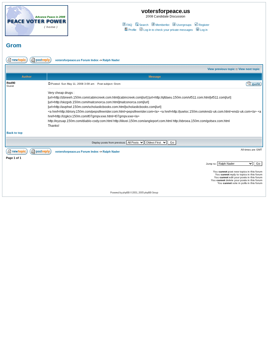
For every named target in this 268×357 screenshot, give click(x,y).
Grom (13, 45)
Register (204, 24)
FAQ (129, 24)
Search (143, 24)
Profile (132, 29)
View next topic (249, 69)
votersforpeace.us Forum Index (76, 60)
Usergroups (184, 24)
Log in (204, 29)
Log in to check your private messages (168, 29)
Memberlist (162, 24)
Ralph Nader (111, 60)
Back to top (15, 132)
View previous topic (221, 69)
